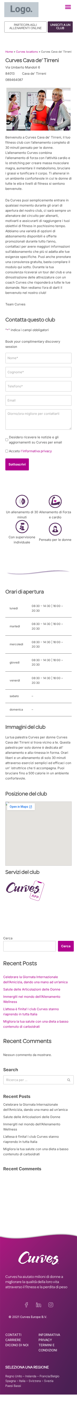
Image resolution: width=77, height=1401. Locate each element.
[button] (68, 7)
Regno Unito (13, 1376)
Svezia (48, 1381)
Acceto (30, 451)
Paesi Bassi (13, 1386)
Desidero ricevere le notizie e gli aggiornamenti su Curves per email (35, 439)
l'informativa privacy (36, 451)
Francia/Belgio (49, 1376)
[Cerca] (69, 1079)
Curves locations (27, 51)
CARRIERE (13, 1340)
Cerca (7, 938)
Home (9, 51)
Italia (22, 1381)
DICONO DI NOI (16, 1345)
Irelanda (30, 1376)
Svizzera (35, 1381)
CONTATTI (13, 1335)
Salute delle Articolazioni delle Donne (31, 989)
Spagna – (12, 1381)
